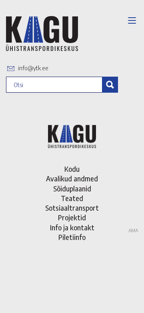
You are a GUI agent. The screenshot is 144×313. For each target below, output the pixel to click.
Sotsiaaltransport (72, 207)
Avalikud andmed (72, 178)
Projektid (72, 217)
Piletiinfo (72, 237)
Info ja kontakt (72, 227)
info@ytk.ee (33, 67)
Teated (72, 198)
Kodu (72, 169)
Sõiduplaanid (72, 188)
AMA (133, 231)
